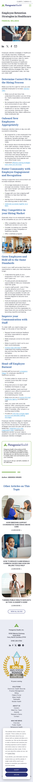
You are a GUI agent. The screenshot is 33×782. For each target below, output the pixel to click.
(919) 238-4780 (16, 641)
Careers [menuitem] (16, 708)
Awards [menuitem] (16, 712)
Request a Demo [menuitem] (16, 714)
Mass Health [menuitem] (16, 697)
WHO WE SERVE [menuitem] (16, 721)
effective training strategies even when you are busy (17, 163)
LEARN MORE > (16, 530)
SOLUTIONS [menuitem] (16, 687)
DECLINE (16, 774)
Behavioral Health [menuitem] (17, 727)
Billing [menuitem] (16, 693)
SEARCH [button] (26, 1)
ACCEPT (16, 770)
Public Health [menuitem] (16, 725)
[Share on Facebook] (11, 46)
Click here (7, 461)
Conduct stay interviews (13, 348)
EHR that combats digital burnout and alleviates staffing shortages (17, 415)
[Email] (15, 46)
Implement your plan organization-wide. (12, 429)
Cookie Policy (11, 753)
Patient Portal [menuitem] (16, 695)
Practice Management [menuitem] (16, 691)
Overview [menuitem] (16, 723)
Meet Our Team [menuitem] (16, 710)
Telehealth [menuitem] (16, 699)
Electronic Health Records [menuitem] (16, 689)
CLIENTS (19, 1)
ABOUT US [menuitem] (16, 706)
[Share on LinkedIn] (3, 46)
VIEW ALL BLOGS (16, 611)
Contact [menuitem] (16, 716)
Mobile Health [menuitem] (16, 701)
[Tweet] (7, 46)
